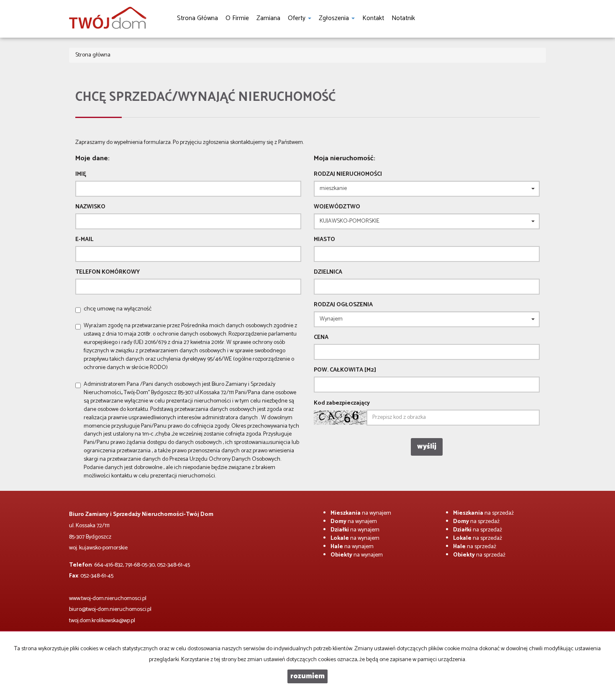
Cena (321, 337)
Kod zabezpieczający (342, 403)
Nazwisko (90, 207)
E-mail (84, 240)
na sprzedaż (483, 513)
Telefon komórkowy (107, 272)
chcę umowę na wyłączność (117, 309)
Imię (80, 174)
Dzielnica (328, 272)
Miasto (324, 240)
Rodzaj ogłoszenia (343, 305)
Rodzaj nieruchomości (348, 174)
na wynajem (361, 513)
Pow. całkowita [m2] (345, 370)
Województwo (337, 207)
